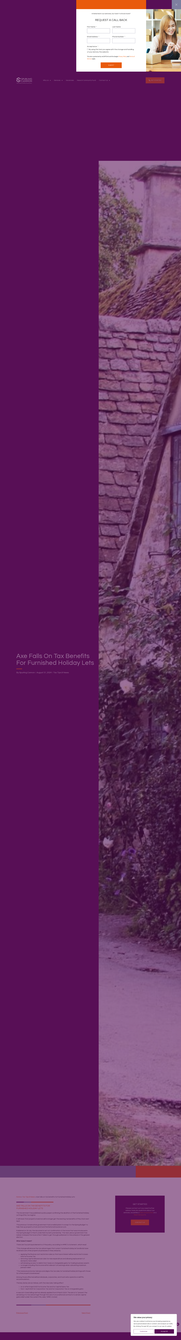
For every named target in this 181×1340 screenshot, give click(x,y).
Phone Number (118, 36)
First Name (91, 27)
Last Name (116, 27)
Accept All (164, 1331)
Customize (143, 1331)
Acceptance (92, 46)
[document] (90, 670)
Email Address (92, 36)
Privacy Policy (122, 56)
